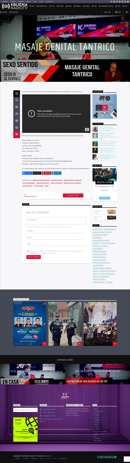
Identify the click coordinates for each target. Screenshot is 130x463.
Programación (43, 6)
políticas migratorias (101, 276)
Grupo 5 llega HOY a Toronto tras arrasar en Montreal (30, 323)
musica (95, 274)
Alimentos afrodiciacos (41, 180)
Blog (35, 2)
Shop (119, 6)
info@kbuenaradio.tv (49, 416)
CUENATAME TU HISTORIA (101, 240)
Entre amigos (97, 249)
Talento (13, 2)
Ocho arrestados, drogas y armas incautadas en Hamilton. (65, 323)
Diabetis (105, 246)
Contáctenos (50, 2)
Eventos (87, 6)
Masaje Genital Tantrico (72, 183)
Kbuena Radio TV (61, 58)
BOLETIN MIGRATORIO (100, 235)
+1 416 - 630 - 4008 (48, 412)
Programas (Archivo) (107, 6)
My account (14, 12)
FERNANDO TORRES (99, 257)
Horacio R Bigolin (99, 260)
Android (98, 429)
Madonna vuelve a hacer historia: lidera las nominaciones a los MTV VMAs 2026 (108, 136)
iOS (97, 427)
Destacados (18, 304)
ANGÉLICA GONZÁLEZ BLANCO (102, 232)
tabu (47, 186)
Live (65, 39)
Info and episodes (104, 198)
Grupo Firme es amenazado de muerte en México (100, 323)
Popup (119, 12)
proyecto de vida (99, 279)
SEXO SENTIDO (38, 186)
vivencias (109, 282)
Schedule (5, 2)
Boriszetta (17, 343)
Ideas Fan (48, 456)
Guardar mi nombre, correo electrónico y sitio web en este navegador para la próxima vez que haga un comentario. (56, 251)
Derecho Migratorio (108, 243)
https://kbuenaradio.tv (49, 409)
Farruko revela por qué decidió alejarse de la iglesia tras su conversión (108, 156)
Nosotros (21, 2)
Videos (29, 2)
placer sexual (28, 186)
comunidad (97, 238)
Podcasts (78, 6)
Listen (109, 12)
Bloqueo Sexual (57, 180)
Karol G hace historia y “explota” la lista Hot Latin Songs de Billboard (107, 129)
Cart (126, 6)
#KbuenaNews (98, 229)
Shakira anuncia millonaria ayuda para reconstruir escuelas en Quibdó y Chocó (108, 150)
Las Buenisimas (98, 211)
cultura (96, 243)
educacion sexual (43, 183)
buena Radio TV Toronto (72, 180)
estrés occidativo (99, 251)
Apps (95, 6)
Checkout (4, 12)
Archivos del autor (73, 195)
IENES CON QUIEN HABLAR (101, 263)
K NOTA (95, 271)
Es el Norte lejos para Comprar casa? (33, 371)
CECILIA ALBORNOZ (29, 183)
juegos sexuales (56, 183)
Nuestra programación (73, 415)
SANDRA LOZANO (98, 282)
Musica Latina (98, 217)
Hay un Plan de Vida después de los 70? (98, 371)
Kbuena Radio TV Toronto (102, 268)
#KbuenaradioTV (110, 229)
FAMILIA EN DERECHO (100, 254)
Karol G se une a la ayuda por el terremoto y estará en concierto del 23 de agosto (108, 143)
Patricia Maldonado (107, 274)
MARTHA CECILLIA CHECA (107, 271)
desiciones (97, 246)
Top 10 (41, 2)
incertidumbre (98, 265)
